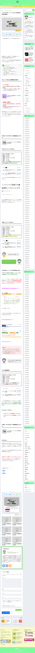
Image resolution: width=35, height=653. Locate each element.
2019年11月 (27, 267)
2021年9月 (27, 229)
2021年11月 (27, 226)
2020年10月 (27, 250)
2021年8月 (27, 231)
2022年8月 (27, 209)
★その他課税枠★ (6, 72)
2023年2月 (27, 197)
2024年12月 (27, 156)
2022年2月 (27, 220)
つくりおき (28, 72)
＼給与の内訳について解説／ (17, 6)
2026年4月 (27, 125)
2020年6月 (27, 254)
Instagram (7, 567)
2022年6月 (27, 212)
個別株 (26, 75)
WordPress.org (27, 491)
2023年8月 (27, 186)
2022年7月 (27, 210)
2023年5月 (27, 192)
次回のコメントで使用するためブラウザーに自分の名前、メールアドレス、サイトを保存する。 (12, 601)
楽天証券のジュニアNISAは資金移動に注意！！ (10, 71)
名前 (3, 589)
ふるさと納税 (28, 108)
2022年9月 (27, 207)
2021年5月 (27, 237)
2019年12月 (27, 265)
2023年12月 (27, 178)
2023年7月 (27, 188)
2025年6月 (27, 144)
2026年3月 (27, 127)
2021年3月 (27, 241)
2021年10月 (27, 227)
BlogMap (25, 642)
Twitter (3, 567)
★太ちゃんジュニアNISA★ (7, 69)
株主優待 (27, 80)
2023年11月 (27, 180)
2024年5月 (27, 169)
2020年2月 (27, 261)
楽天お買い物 (27, 463)
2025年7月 (27, 142)
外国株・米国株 (28, 78)
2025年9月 (27, 139)
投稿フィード (27, 487)
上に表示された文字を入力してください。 (9, 605)
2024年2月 (27, 175)
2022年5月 (27, 214)
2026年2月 (27, 129)
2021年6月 (27, 235)
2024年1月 (27, 176)
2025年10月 (27, 137)
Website (10, 567)
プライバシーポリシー (14, 650)
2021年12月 (27, 224)
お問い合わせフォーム (21, 650)
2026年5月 (27, 123)
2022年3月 (27, 218)
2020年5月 (27, 256)
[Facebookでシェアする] (10, 34)
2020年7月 (27, 252)
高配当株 (27, 101)
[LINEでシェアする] (17, 34)
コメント (4, 577)
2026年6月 (27, 122)
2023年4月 (27, 193)
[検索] (33, 10)
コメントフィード (28, 489)
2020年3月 (27, 260)
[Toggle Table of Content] (20, 65)
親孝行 (27, 88)
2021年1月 (27, 244)
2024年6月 (27, 167)
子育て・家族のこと (29, 85)
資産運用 (27, 95)
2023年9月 (27, 184)
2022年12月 (27, 201)
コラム (27, 107)
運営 (26, 103)
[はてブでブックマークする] (13, 34)
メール (3, 593)
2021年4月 (27, 239)
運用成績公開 (27, 473)
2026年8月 (27, 118)
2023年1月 (27, 199)
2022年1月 (27, 222)
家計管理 (27, 90)
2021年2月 (27, 243)
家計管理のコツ (28, 92)
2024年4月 (27, 171)
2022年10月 (27, 205)
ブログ (27, 110)
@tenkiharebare (28, 19)
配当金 (27, 83)
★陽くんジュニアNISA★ (7, 70)
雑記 (26, 105)
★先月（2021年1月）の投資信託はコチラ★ (10, 68)
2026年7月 (27, 120)
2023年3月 (27, 195)
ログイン (26, 485)
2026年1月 (27, 131)
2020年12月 (27, 246)
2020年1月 (27, 263)
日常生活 (27, 73)
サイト (3, 597)
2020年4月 (27, 258)
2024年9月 (27, 161)
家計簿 (27, 93)
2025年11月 (27, 135)
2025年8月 (27, 140)
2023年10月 (27, 182)
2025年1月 (27, 154)
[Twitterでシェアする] (6, 34)
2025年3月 (27, 150)
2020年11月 (27, 248)
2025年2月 (27, 152)
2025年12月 (27, 133)
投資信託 (20, 514)
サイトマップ (27, 68)
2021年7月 (27, 233)
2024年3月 (27, 173)
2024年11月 (27, 157)
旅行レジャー (27, 458)
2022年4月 (27, 216)
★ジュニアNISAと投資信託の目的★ (9, 67)
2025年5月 (27, 146)
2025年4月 (27, 148)
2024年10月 (27, 159)
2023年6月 (27, 190)
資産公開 (27, 100)
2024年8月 (27, 163)
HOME (18, 648)
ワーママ (27, 70)
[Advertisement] (12, 47)
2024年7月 (27, 165)
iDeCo (27, 97)
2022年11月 (27, 203)
